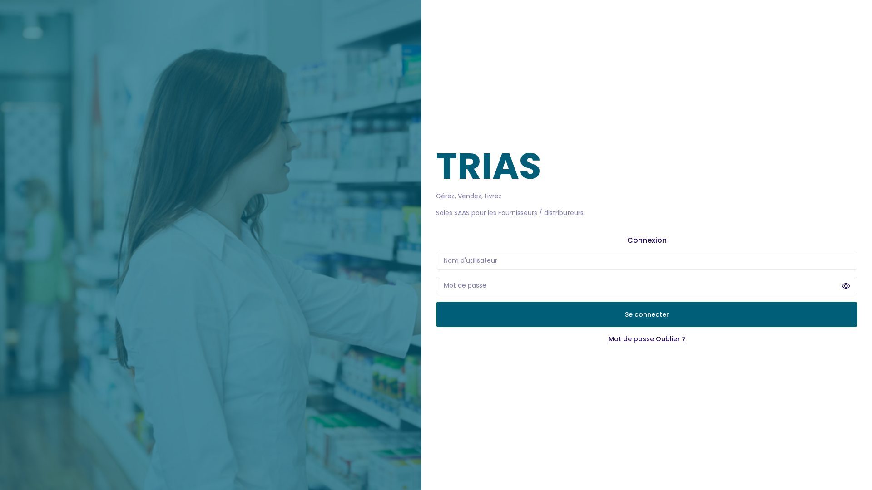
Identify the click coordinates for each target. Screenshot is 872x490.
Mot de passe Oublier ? (647, 338)
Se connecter (647, 314)
